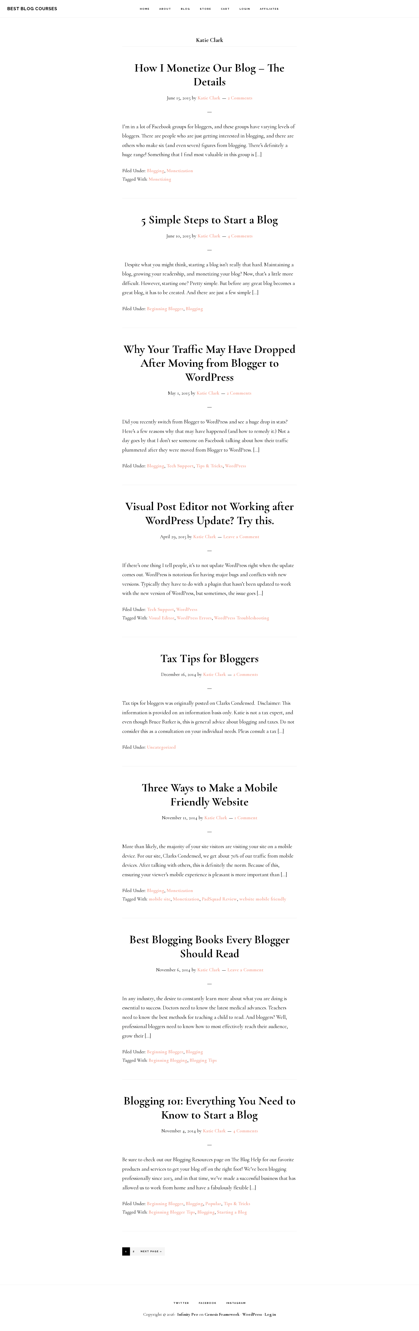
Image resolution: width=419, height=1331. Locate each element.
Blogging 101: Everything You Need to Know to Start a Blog (210, 1108)
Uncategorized (161, 747)
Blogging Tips (203, 1060)
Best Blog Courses (32, 8)
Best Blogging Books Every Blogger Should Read (209, 947)
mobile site (159, 899)
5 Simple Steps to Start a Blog (209, 220)
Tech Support (180, 466)
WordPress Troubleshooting (241, 618)
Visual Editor (161, 618)
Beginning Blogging (168, 1060)
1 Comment (245, 818)
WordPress (235, 466)
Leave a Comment (241, 537)
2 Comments (240, 98)
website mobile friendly (262, 899)
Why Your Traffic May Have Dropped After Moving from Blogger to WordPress (210, 363)
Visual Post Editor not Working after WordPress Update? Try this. (209, 513)
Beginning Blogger (165, 309)
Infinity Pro (187, 1314)
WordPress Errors (194, 618)
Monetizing (160, 179)
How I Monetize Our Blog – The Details (209, 75)
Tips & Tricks (209, 466)
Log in (270, 1314)
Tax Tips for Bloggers (209, 658)
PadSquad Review (219, 899)
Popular (213, 1204)
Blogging (155, 171)
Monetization (180, 171)
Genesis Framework (222, 1314)
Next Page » (151, 1253)
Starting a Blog (232, 1212)
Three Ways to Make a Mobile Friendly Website (210, 795)
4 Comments (240, 236)
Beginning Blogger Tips (172, 1212)
